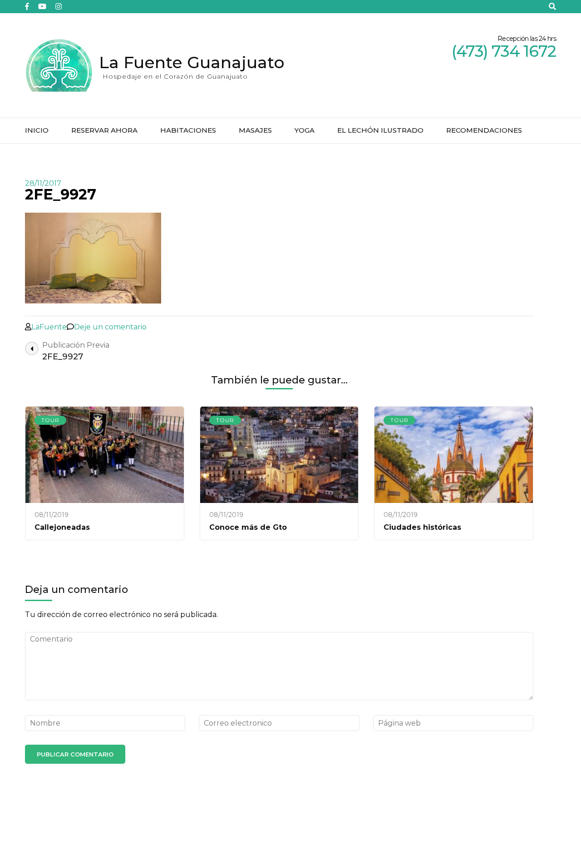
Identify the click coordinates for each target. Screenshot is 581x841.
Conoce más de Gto (248, 527)
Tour (50, 420)
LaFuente (49, 327)
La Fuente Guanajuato (192, 62)
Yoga (305, 130)
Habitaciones (188, 130)
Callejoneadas (62, 527)
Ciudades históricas (422, 527)
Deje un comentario (110, 327)
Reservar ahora (104, 130)
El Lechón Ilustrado (380, 130)
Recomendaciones (484, 130)
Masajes (255, 130)
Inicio (37, 130)
